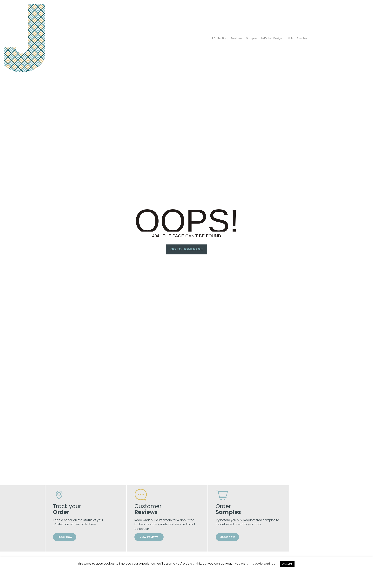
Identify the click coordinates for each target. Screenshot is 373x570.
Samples (251, 38)
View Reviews (149, 537)
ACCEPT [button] (287, 564)
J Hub (289, 38)
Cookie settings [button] (264, 563)
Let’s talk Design (271, 38)
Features (236, 38)
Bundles (302, 38)
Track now (64, 537)
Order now (227, 537)
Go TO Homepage (186, 249)
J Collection (219, 38)
